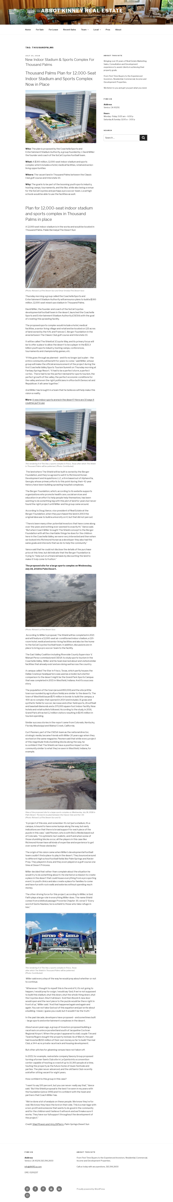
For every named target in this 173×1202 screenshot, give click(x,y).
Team (83, 29)
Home (28, 29)
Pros (108, 29)
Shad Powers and (41, 1124)
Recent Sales (69, 29)
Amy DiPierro (57, 1124)
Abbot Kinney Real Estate (82, 11)
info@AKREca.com (33, 1166)
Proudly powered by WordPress (91, 1189)
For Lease (53, 29)
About (118, 29)
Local (96, 29)
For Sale (40, 29)
